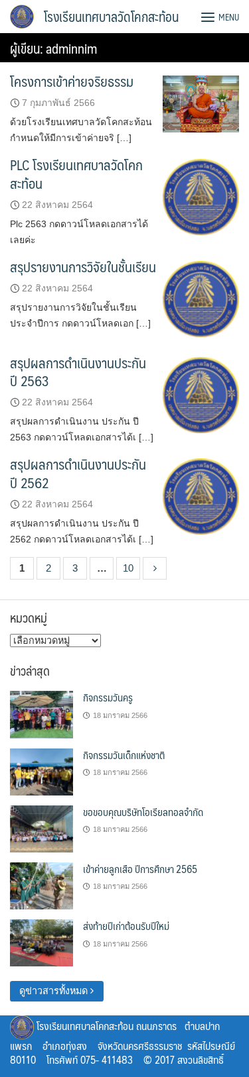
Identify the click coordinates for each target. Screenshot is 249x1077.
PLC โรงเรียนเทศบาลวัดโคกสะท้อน (76, 173)
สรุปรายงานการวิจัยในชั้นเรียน (83, 266)
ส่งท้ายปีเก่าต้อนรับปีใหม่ (126, 926)
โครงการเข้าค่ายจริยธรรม (71, 81)
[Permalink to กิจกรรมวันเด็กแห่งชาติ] (41, 771)
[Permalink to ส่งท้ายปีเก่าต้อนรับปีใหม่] (41, 942)
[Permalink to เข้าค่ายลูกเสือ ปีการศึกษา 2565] (41, 885)
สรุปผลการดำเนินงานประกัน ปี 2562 (78, 472)
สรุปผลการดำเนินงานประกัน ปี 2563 (78, 371)
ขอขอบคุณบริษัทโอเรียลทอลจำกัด (143, 812)
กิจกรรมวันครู (108, 697)
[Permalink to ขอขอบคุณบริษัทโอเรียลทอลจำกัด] (41, 828)
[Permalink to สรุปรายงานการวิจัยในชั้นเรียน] (201, 297)
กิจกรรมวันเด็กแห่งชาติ (124, 755)
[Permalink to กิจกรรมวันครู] (41, 714)
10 (128, 568)
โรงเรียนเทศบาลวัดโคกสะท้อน (111, 16)
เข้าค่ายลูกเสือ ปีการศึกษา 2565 (140, 869)
